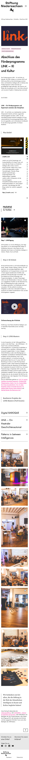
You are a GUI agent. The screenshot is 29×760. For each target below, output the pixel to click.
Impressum (8, 757)
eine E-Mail (5, 739)
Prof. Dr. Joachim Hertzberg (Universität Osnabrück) (14, 380)
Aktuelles (16, 19)
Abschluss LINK (23, 19)
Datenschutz (20, 757)
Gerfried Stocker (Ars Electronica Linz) (10, 390)
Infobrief (17, 739)
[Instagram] (6, 746)
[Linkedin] (9, 746)
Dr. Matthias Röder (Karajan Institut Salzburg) (12, 387)
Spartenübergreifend (7, 51)
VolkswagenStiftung (6, 713)
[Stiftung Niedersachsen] (11, 12)
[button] (25, 730)
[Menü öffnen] (26, 6)
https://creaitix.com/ (8, 192)
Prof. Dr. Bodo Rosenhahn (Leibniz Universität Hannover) (12, 385)
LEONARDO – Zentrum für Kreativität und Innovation (13, 713)
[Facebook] (2, 746)
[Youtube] (13, 746)
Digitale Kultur (6, 49)
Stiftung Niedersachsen (7, 19)
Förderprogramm (16, 49)
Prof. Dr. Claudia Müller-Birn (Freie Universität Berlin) (14, 384)
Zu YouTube (7, 210)
